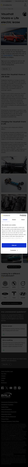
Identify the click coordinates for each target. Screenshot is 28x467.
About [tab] (23, 219)
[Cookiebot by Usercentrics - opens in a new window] (20, 215)
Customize (13, 250)
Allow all (14, 245)
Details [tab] (14, 219)
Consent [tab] (5, 219)
